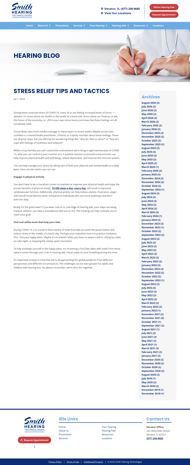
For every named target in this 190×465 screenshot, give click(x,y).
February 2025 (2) (152, 170)
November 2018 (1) (153, 393)
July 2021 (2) (149, 333)
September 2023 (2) (153, 234)
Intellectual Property (93, 461)
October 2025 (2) (151, 140)
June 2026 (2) (149, 110)
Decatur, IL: (112, 9)
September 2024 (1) (153, 189)
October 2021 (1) (151, 321)
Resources (140, 25)
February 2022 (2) (152, 306)
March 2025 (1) (150, 167)
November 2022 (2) (153, 272)
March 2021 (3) (150, 348)
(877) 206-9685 (130, 9)
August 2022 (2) (151, 284)
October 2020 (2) (151, 367)
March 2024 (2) (150, 212)
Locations (158, 25)
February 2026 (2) (152, 125)
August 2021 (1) (151, 329)
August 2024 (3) (151, 193)
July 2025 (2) (149, 151)
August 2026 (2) (151, 102)
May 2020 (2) (149, 382)
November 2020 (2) (153, 363)
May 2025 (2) (149, 159)
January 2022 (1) (151, 310)
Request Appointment (164, 14)
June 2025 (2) (149, 155)
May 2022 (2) (149, 295)
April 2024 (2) (149, 208)
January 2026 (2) (151, 129)
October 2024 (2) (151, 185)
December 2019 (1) (153, 389)
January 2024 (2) (151, 219)
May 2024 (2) (149, 204)
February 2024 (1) (152, 216)
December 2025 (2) (153, 132)
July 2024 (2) (149, 197)
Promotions (62, 25)
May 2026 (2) (149, 114)
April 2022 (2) (149, 299)
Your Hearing (97, 25)
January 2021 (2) (151, 355)
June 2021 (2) (149, 336)
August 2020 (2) (151, 374)
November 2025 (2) (153, 136)
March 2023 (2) (150, 257)
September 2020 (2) (153, 370)
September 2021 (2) (153, 325)
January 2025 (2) (151, 174)
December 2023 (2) (153, 223)
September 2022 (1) (153, 280)
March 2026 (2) (150, 121)
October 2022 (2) (151, 276)
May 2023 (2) (149, 250)
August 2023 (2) (151, 238)
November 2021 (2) (153, 318)
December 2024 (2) (153, 178)
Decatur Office (155, 427)
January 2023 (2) (151, 265)
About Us (43, 25)
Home (29, 25)
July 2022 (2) (149, 287)
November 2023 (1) (153, 227)
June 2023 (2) (149, 246)
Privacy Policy (55, 461)
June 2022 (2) (149, 291)
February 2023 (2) (152, 261)
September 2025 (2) (153, 144)
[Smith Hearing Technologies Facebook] (34, 447)
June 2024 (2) (149, 201)
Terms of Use (72, 461)
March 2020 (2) (150, 386)
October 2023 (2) (151, 231)
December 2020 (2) (153, 359)
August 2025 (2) (151, 148)
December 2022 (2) (153, 268)
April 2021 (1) (149, 344)
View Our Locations (117, 13)
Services (78, 25)
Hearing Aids (119, 25)
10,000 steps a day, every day (69, 188)
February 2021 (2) (152, 352)
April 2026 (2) (149, 117)
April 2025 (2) (149, 163)
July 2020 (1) (149, 378)
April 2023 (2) (149, 253)
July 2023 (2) (149, 242)
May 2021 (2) (149, 340)
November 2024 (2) (153, 182)
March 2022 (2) (150, 303)
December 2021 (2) (153, 314)
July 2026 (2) (149, 106)
